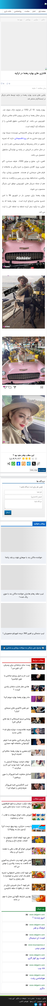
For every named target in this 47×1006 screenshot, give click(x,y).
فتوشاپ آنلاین (23, 1001)
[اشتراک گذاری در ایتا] (23, 464)
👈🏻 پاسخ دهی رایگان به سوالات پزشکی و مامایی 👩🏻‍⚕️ (23, 647)
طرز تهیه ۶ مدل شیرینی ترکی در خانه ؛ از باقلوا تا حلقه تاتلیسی (17, 887)
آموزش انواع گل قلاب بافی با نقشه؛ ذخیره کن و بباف (16, 850)
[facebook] (40, 1004)
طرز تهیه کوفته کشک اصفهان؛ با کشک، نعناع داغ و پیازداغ (17, 839)
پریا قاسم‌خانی (20, 138)
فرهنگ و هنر (39, 928)
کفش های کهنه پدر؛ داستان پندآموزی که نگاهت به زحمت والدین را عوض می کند (17, 863)
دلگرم (42, 988)
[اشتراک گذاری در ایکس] (34, 464)
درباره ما (38, 998)
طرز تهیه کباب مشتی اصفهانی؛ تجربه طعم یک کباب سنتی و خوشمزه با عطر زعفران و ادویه (17, 875)
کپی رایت (11, 998)
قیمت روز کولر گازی (36, 958)
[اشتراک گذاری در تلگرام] (29, 464)
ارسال (8, 512)
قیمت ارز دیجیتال (37, 938)
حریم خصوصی (41, 1001)
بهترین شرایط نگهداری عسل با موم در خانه (17, 898)
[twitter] (35, 1004)
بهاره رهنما (33, 470)
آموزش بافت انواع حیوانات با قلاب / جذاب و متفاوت (17, 816)
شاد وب (41, 968)
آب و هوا (32, 1001)
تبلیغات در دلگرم (21, 998)
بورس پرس (40, 948)
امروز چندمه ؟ (38, 918)
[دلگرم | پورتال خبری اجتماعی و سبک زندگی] (44, 4)
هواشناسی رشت (38, 978)
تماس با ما (31, 998)
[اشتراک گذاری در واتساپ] (13, 464)
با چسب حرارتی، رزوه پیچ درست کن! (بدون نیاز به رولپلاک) (17, 828)
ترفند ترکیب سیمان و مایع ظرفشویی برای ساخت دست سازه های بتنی (17, 805)
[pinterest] (44, 1004)
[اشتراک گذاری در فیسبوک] (18, 464)
